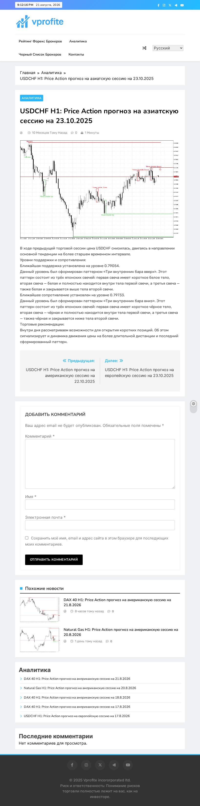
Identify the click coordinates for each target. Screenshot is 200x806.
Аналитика (78, 41)
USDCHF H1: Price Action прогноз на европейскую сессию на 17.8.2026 (77, 716)
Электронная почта (45, 517)
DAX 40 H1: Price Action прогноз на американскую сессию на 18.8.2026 (77, 697)
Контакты (76, 54)
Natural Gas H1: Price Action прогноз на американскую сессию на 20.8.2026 (80, 688)
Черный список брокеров (40, 54)
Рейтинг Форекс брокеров (40, 41)
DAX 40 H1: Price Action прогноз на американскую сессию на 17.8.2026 (77, 707)
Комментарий (40, 436)
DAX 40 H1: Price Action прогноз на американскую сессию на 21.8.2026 (77, 679)
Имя (30, 496)
